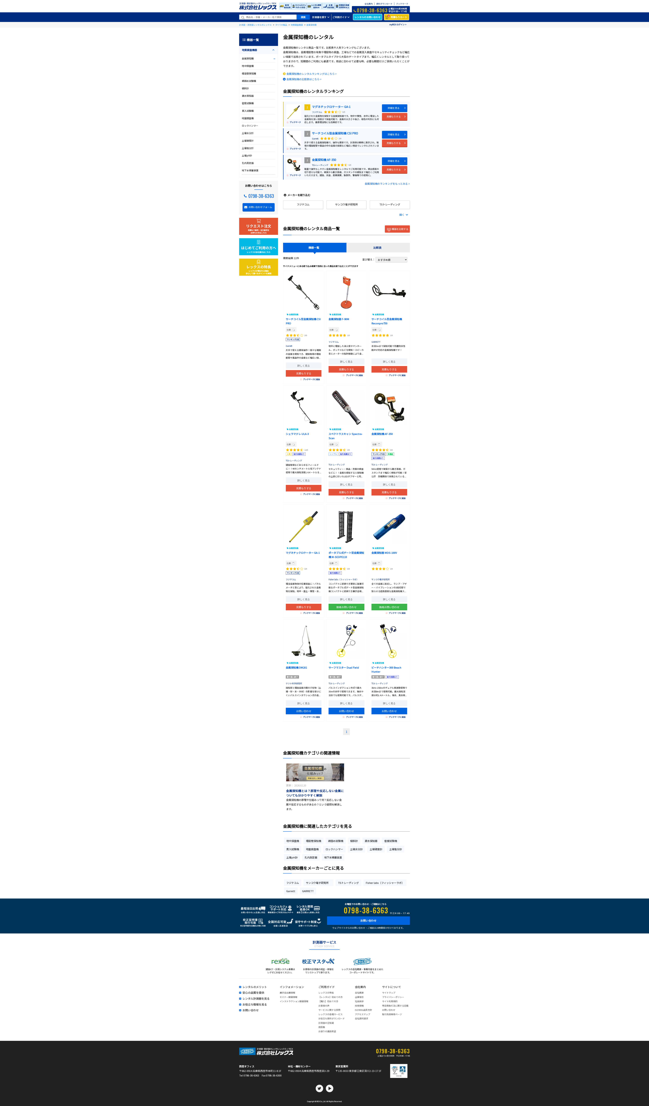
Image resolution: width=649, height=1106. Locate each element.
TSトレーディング (320, 165)
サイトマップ (388, 992)
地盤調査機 (312, 849)
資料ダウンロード (384, 4)
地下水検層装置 (333, 857)
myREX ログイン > (397, 24)
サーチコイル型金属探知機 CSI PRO (335, 133)
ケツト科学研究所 (294, 683)
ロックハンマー (334, 849)
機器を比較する (400, 229)
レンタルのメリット (255, 987)
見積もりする (394, 116)
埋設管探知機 (313, 841)
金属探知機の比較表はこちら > (303, 79)
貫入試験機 (292, 849)
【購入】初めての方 (328, 1001)
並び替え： (369, 259)
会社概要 (359, 992)
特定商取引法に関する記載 (395, 1005)
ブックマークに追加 (311, 379)
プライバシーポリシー (393, 997)
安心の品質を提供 (253, 992)
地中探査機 (292, 841)
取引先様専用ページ (392, 1014)
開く (402, 214)
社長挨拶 (359, 1001)
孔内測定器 (311, 857)
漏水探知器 (371, 841)
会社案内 (369, 4)
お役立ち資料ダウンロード (331, 1018)
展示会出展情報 (287, 992)
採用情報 (359, 1005)
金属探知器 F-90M (339, 319)
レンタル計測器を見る (256, 998)
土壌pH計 (292, 857)
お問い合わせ (303, 711)
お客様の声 (323, 1005)
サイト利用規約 (390, 1001)
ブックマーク (402, 4)
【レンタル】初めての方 (330, 997)
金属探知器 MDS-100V (384, 552)
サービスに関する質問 (329, 1009)
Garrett (315, 138)
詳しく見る (303, 365)
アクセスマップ (362, 1014)
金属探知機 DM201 (296, 667)
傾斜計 (354, 841)
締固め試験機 (335, 841)
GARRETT (375, 341)
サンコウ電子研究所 (381, 579)
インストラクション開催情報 (294, 1001)
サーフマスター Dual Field (344, 667)
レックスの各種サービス (330, 1014)
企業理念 (359, 997)
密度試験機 (390, 841)
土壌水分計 (356, 849)
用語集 (321, 1027)
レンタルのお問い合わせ (368, 17)
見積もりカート (397, 17)
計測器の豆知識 (326, 1022)
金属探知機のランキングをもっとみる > (387, 183)
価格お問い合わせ (346, 607)
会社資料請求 (361, 1018)
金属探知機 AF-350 (324, 160)
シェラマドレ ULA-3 (297, 434)
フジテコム (317, 112)
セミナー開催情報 (288, 997)
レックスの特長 (326, 992)
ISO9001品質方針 (363, 1009)
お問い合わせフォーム (260, 207)
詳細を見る (394, 108)
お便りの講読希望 (327, 1031)
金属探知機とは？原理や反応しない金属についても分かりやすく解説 (315, 793)
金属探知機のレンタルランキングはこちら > (311, 73)
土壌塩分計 (395, 849)
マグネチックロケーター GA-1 (331, 107)
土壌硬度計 (376, 849)
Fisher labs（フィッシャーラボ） (343, 579)
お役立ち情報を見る (255, 1004)
